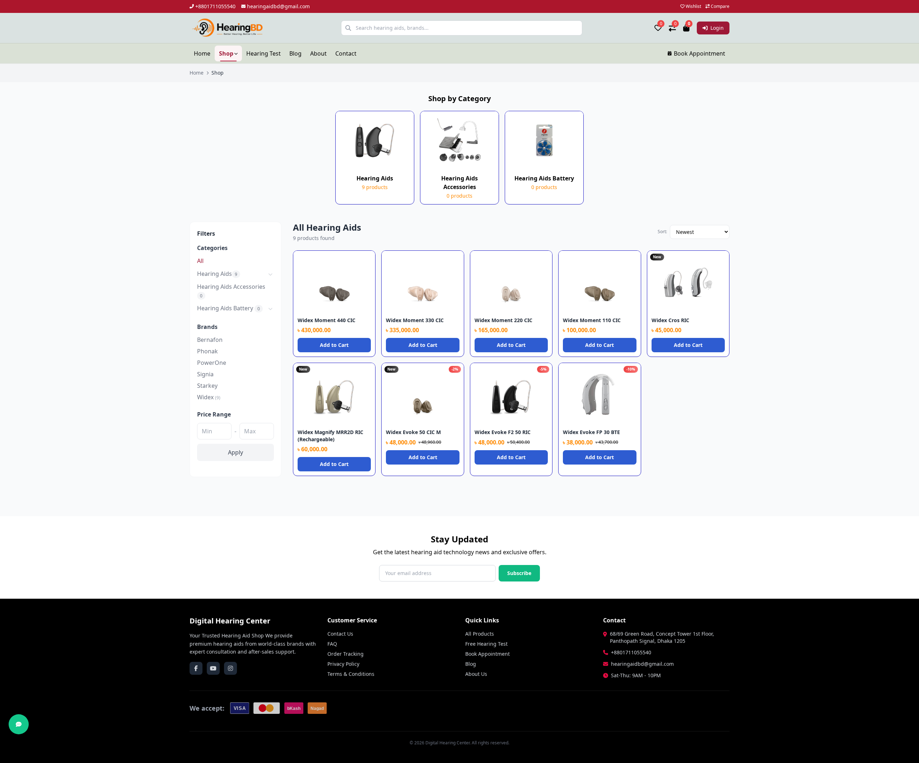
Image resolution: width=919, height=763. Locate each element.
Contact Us (340, 633)
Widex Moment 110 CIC (592, 320)
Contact (345, 53)
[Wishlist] (356, 259)
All (200, 261)
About (318, 53)
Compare (719, 6)
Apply (235, 452)
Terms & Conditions (350, 673)
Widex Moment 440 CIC (326, 320)
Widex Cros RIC (670, 320)
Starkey (207, 386)
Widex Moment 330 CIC (415, 320)
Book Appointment (699, 53)
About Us (476, 673)
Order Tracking (345, 653)
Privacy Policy (343, 663)
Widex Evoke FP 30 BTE (591, 432)
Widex (208, 397)
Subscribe (519, 573)
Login (716, 27)
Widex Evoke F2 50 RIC (503, 432)
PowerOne (211, 363)
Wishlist (693, 6)
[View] (367, 259)
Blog (295, 53)
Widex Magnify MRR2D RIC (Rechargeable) (330, 435)
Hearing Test (263, 53)
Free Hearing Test (486, 643)
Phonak (207, 351)
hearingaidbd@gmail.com (278, 6)
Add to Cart (334, 345)
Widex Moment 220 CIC (503, 320)
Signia (205, 374)
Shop (226, 53)
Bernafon (210, 340)
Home (202, 53)
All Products (479, 633)
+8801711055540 (215, 6)
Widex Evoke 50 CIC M (413, 432)
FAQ (332, 643)
